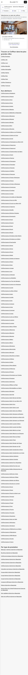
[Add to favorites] (25, 23)
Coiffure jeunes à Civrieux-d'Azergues (10, 184)
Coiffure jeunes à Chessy (7, 180)
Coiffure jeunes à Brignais (7, 119)
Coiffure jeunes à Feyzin (7, 229)
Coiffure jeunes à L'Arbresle (8, 274)
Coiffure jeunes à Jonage (7, 268)
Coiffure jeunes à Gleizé (7, 255)
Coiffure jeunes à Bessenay (8, 116)
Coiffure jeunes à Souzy (7, 487)
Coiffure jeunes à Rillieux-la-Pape (9, 385)
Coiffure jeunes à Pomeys (7, 372)
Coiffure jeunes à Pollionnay (8, 368)
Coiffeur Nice (4, 76)
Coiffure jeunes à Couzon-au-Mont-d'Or (11, 203)
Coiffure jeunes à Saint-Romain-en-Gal (10, 446)
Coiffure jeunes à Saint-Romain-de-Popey (11, 443)
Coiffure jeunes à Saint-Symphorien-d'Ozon (12, 449)
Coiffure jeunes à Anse (6, 99)
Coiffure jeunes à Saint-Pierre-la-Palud (10, 436)
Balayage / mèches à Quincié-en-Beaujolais (11, 549)
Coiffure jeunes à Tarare (7, 490)
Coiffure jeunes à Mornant (7, 352)
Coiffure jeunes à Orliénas (7, 359)
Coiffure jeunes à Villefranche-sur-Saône (11, 529)
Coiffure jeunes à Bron (6, 125)
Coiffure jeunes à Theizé (7, 503)
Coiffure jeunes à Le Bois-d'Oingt (9, 291)
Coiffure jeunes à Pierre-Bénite (8, 365)
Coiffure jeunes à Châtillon (7, 171)
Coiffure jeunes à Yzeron (7, 542)
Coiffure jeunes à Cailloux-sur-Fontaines (11, 132)
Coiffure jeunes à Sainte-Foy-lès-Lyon (10, 466)
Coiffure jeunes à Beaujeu (7, 109)
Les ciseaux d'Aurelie (7, 36)
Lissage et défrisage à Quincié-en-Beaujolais (12, 582)
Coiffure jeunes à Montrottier (8, 349)
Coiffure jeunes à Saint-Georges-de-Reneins (12, 414)
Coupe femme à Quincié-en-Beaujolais (10, 575)
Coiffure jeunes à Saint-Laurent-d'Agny (11, 423)
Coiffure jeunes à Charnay (7, 158)
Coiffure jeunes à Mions (7, 342)
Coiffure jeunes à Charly (7, 155)
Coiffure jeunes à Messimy (7, 333)
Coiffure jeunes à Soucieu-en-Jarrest (10, 483)
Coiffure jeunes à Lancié (7, 287)
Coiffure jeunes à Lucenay (7, 323)
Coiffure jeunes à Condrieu (7, 190)
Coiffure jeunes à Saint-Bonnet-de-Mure (11, 398)
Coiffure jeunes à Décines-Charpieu (10, 213)
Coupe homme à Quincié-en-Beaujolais (10, 578)
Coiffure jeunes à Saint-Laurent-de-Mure (11, 427)
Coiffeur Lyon (4, 63)
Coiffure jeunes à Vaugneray (8, 516)
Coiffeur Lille (4, 59)
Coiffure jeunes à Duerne (7, 223)
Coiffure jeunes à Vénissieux (8, 522)
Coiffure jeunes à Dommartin (8, 216)
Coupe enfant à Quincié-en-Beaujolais (10, 572)
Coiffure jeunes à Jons (6, 271)
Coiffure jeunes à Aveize (7, 106)
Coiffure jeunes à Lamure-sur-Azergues (11, 284)
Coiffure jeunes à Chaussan (8, 174)
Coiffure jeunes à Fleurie (7, 232)
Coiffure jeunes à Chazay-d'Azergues (10, 177)
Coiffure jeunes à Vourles (7, 538)
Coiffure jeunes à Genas (7, 245)
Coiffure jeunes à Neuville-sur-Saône (10, 355)
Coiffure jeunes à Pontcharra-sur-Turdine (11, 375)
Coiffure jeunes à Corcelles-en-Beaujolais (11, 197)
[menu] (2, 2)
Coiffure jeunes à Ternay (7, 499)
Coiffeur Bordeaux (5, 56)
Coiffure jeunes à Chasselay (8, 164)
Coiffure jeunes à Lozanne (7, 320)
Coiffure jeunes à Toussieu (7, 512)
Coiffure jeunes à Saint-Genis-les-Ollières (11, 410)
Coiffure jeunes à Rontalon (7, 391)
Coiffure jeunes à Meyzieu (7, 336)
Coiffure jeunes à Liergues (7, 304)
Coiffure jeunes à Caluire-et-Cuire (9, 135)
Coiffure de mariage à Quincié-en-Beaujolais (12, 556)
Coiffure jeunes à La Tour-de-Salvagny (10, 281)
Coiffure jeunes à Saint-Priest (8, 440)
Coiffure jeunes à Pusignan (8, 378)
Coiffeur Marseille (5, 66)
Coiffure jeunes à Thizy (7, 506)
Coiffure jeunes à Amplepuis (8, 93)
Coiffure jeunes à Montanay (8, 346)
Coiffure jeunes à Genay (7, 248)
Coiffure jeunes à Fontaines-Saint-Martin (11, 236)
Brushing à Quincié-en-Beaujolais (9, 553)
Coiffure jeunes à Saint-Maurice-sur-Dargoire (12, 433)
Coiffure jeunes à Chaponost (8, 148)
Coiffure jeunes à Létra (6, 300)
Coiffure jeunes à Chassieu (8, 167)
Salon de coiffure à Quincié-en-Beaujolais (11, 596)
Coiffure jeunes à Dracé (7, 219)
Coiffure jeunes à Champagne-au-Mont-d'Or (12, 142)
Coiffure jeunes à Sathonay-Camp (9, 474)
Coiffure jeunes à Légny (7, 294)
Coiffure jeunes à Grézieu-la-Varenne (10, 258)
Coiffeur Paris (4, 79)
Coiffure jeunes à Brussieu (7, 129)
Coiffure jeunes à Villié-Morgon (9, 535)
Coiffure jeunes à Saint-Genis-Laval (10, 407)
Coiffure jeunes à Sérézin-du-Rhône (10, 480)
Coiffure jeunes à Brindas (7, 122)
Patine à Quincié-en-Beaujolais (8, 585)
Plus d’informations (14, 47)
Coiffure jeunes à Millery (7, 339)
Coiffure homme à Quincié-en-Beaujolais (11, 562)
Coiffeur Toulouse (5, 85)
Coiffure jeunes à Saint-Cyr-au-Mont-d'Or (11, 401)
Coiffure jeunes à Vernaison (8, 525)
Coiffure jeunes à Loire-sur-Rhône (9, 317)
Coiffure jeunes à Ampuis (7, 96)
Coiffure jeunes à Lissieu (7, 313)
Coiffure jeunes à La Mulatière (8, 278)
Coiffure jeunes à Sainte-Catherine (9, 456)
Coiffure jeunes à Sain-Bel (7, 394)
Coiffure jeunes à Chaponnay (8, 145)
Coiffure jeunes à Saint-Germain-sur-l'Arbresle (12, 420)
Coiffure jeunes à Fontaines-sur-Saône (10, 239)
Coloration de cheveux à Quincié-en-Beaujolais (12, 569)
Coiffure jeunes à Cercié (7, 138)
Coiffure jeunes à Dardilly (7, 210)
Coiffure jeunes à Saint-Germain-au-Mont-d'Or (12, 417)
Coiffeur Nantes (5, 72)
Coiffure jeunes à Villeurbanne (8, 532)
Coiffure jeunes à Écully (7, 226)
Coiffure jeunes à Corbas (7, 193)
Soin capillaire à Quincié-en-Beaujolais (10, 593)
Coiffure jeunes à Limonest (7, 310)
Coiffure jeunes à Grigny (7, 261)
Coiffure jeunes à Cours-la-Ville (9, 200)
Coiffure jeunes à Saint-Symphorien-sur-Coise (12, 453)
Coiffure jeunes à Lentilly (7, 297)
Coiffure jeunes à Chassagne (8, 161)
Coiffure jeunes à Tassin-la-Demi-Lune (10, 493)
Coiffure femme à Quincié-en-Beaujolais (11, 559)
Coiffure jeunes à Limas (7, 307)
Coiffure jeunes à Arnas (7, 103)
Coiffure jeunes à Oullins (7, 362)
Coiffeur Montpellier (6, 69)
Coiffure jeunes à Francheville (8, 242)
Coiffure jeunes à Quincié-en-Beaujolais (11, 565)
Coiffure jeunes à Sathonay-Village (9, 477)
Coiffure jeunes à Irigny (7, 265)
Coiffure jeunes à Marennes (8, 329)
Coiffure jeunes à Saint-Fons (8, 404)
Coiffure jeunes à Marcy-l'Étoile (9, 326)
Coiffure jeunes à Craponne (8, 206)
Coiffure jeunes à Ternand (7, 496)
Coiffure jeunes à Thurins (7, 509)
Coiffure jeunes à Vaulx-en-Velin (9, 519)
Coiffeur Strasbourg (6, 82)
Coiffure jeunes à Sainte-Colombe (9, 459)
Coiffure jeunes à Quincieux (8, 381)
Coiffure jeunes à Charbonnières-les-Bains (11, 151)
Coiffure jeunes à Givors (7, 252)
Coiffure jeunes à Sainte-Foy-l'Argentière (11, 462)
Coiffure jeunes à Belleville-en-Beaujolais (11, 112)
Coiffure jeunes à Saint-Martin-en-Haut (11, 430)
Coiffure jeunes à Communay (8, 187)
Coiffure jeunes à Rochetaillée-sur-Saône (11, 388)
